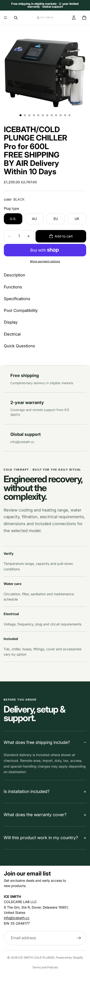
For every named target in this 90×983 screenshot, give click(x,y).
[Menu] (5, 17)
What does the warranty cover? (35, 814)
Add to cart (64, 236)
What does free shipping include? (37, 742)
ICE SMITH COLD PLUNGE (36, 957)
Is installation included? (26, 791)
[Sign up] (79, 938)
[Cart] (84, 17)
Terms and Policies (45, 967)
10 (61, 115)
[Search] (16, 17)
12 (69, 115)
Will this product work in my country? (41, 837)
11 (65, 115)
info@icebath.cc (22, 442)
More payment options (45, 261)
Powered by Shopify (69, 957)
